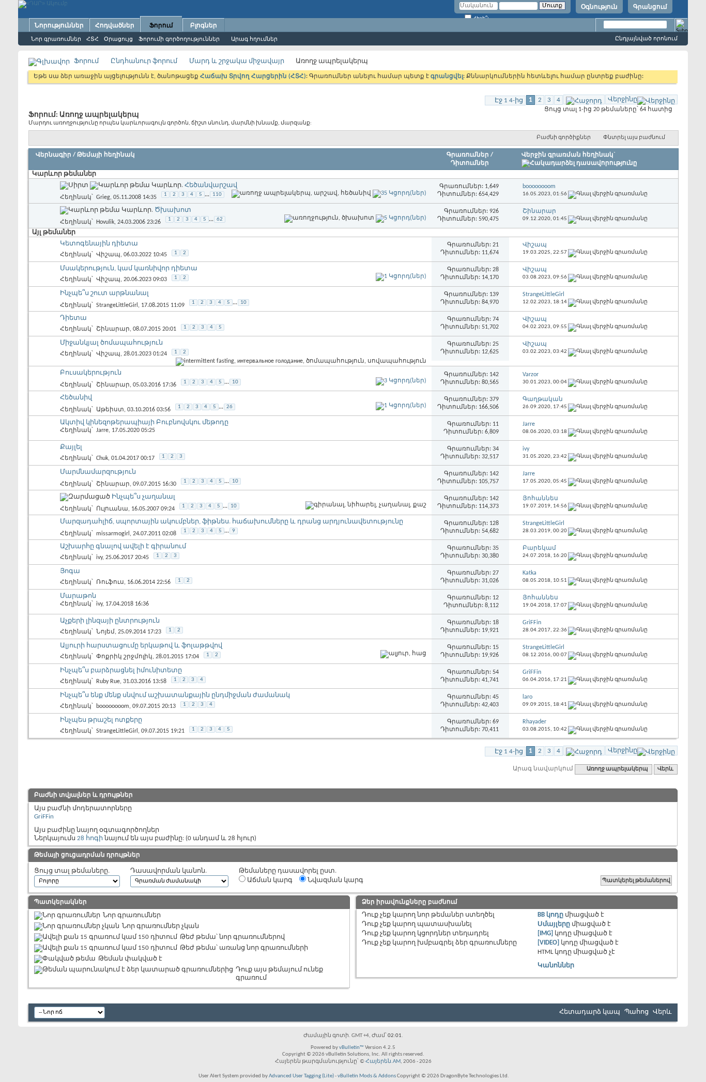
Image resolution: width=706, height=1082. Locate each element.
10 (243, 302)
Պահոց (636, 1012)
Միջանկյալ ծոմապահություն (111, 342)
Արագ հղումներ (254, 39)
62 (220, 219)
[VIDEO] (548, 942)
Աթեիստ (110, 410)
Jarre (102, 430)
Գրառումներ (468, 155)
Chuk (102, 458)
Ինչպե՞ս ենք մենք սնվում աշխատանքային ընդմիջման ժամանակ (175, 695)
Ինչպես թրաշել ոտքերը (101, 720)
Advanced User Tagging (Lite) (301, 1076)
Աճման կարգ (269, 880)
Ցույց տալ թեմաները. (72, 871)
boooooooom (112, 706)
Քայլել (71, 447)
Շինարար (113, 329)
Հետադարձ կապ (589, 1012)
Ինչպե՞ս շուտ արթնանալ (104, 293)
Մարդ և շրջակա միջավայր (236, 61)
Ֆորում (161, 25)
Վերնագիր (53, 155)
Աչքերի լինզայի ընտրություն (110, 620)
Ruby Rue (108, 681)
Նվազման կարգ (334, 880)
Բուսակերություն (90, 372)
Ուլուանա (112, 509)
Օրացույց (118, 39)
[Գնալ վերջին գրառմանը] (608, 194)
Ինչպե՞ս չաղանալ (143, 496)
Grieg (103, 197)
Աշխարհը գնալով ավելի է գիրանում (123, 546)
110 (217, 194)
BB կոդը (550, 914)
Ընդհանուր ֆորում (144, 61)
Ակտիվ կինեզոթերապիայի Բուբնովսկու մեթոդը (144, 422)
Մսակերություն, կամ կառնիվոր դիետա (128, 268)
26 (229, 407)
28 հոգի (90, 838)
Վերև (665, 769)
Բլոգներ (203, 25)
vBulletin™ (351, 1047)
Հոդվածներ (114, 25)
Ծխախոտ (173, 210)
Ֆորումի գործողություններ (179, 39)
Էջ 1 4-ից (509, 100)
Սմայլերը (554, 924)
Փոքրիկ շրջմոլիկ (124, 657)
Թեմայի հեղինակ (106, 155)
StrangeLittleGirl (117, 305)
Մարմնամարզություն (98, 472)
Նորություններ (59, 25)
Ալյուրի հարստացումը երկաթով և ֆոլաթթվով (141, 645)
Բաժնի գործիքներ (563, 138)
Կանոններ (556, 965)
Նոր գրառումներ (56, 39)
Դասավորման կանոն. (168, 871)
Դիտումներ (470, 163)
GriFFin (44, 816)
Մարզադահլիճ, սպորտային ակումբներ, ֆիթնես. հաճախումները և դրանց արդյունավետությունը (231, 521)
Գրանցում (650, 6)
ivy (99, 557)
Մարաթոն (78, 596)
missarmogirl (113, 534)
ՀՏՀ (92, 39)
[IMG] (545, 933)
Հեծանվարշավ (211, 185)
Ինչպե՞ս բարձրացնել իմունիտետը (121, 670)
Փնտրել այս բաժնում (634, 138)
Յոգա (70, 571)
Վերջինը (622, 99)
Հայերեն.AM (383, 1061)
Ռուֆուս (110, 582)
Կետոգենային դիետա (99, 243)
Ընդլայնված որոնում (646, 38)
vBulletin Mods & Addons (366, 1076)
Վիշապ (108, 255)
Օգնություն (599, 6)
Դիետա (73, 318)
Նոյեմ (105, 632)
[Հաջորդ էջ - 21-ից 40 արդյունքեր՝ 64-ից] (584, 99)
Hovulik (105, 222)
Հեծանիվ (76, 397)
